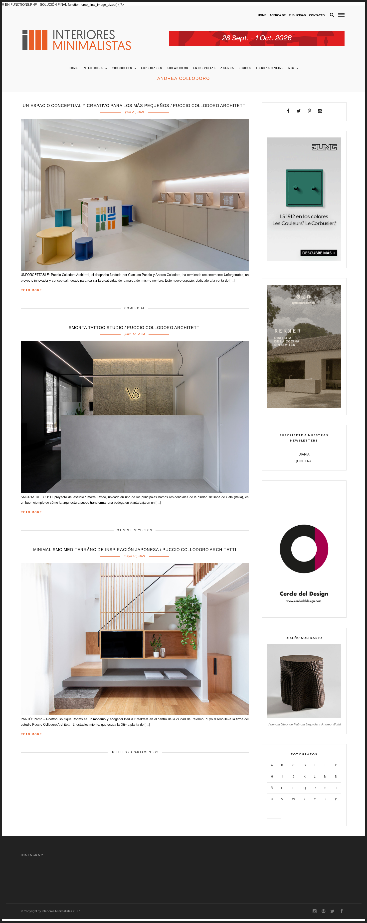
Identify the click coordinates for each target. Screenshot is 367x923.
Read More (31, 290)
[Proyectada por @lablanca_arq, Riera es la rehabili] (40, 875)
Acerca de (277, 15)
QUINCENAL (304, 461)
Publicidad (297, 15)
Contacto (317, 15)
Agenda (227, 68)
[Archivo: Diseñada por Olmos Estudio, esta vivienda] (163, 875)
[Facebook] (288, 111)
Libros (245, 68)
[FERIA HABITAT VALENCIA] (257, 33)
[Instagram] (320, 111)
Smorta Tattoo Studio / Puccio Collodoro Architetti (135, 328)
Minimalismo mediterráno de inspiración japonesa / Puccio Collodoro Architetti (134, 550)
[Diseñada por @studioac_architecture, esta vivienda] (286, 875)
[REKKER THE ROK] (304, 407)
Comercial (134, 308)
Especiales (151, 68)
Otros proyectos (134, 530)
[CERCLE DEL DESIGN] (304, 609)
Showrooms (177, 68)
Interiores (93, 68)
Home (262, 15)
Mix (291, 68)
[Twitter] (299, 111)
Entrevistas (204, 68)
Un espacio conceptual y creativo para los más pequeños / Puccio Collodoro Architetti (135, 106)
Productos (122, 68)
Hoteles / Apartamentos (135, 752)
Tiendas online (270, 68)
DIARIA (304, 454)
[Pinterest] (309, 111)
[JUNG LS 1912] (304, 260)
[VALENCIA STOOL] (304, 717)
